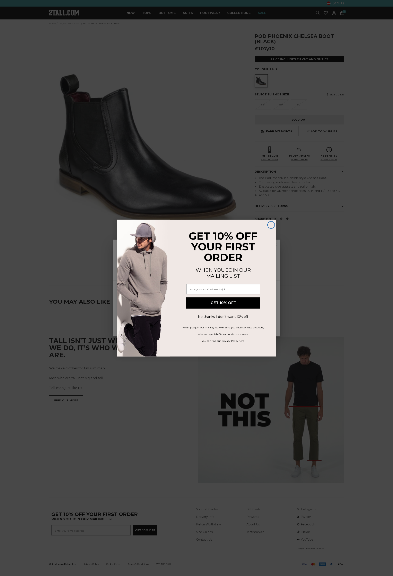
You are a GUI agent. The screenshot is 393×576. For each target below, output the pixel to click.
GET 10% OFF (223, 303)
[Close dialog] (271, 225)
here (241, 340)
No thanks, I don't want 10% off (223, 317)
